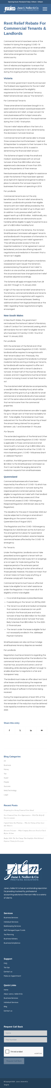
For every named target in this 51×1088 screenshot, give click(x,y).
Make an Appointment (12, 976)
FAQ (5, 963)
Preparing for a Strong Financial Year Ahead (19, 810)
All (5, 761)
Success (7, 786)
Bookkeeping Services (12, 926)
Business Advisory (11, 939)
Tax (5, 774)
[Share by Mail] (41, 730)
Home (6, 990)
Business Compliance (12, 943)
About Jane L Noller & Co (13, 994)
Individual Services (11, 922)
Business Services (11, 918)
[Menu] (43, 9)
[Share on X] (20, 730)
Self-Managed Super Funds (14, 930)
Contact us (8, 972)
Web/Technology (10, 790)
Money (6, 769)
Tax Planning (9, 934)
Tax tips (7, 967)
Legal (6, 795)
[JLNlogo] (21, 9)
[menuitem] (43, 9)
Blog (5, 1007)
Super (6, 778)
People (6, 782)
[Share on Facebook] (9, 730)
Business (7, 765)
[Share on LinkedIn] (31, 730)
